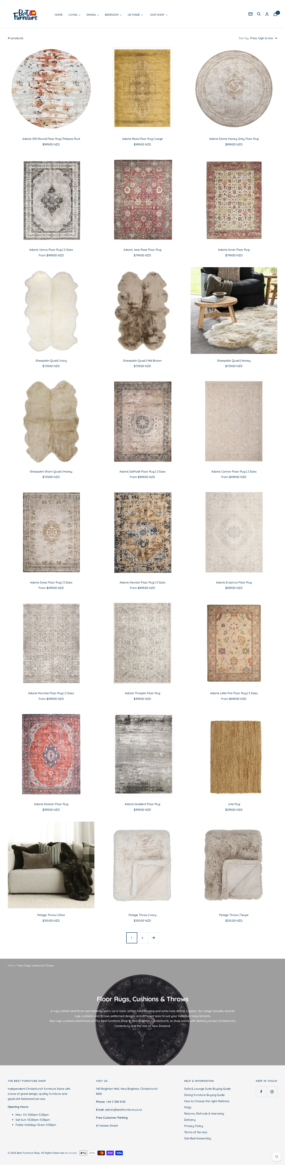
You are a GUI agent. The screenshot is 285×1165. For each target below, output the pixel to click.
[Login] (267, 14)
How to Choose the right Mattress (206, 1101)
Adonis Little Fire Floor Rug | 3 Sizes (234, 693)
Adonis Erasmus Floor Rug (234, 582)
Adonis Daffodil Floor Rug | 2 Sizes (142, 471)
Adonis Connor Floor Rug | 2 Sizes (233, 471)
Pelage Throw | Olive (51, 915)
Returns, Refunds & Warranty (204, 1113)
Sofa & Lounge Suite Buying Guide (207, 1089)
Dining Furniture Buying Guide (204, 1095)
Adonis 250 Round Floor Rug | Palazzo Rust (51, 139)
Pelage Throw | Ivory (142, 915)
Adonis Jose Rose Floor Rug (142, 249)
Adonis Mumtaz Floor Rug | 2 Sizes (51, 693)
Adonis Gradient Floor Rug (142, 804)
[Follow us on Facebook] (261, 1091)
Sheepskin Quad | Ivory (51, 360)
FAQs (187, 1107)
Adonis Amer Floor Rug (234, 249)
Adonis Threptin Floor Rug (142, 693)
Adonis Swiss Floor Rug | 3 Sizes (51, 582)
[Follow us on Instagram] (272, 1091)
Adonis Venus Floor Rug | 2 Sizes (51, 249)
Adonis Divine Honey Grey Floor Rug (234, 139)
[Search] (259, 14)
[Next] (153, 937)
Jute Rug (234, 804)
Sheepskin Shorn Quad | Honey (51, 471)
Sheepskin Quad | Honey (234, 360)
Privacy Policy (193, 1126)
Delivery (190, 1120)
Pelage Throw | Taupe (234, 915)
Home (11, 965)
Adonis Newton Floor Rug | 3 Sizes (142, 582)
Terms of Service (195, 1132)
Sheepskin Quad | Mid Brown (142, 360)
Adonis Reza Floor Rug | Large (142, 139)
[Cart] (275, 14)
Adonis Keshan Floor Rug (51, 804)
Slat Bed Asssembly (197, 1138)
